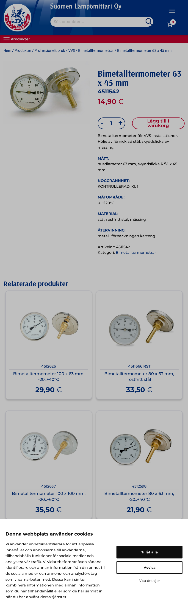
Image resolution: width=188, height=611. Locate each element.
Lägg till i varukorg (158, 123)
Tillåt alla (149, 552)
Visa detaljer (149, 580)
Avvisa (149, 567)
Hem (7, 51)
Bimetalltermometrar (96, 51)
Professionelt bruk (50, 51)
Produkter (23, 51)
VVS (71, 51)
